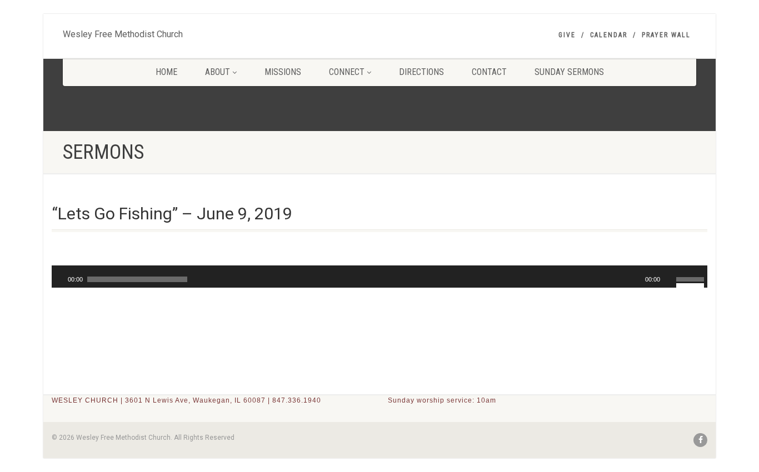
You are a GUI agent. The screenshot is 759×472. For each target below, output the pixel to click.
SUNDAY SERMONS (569, 72)
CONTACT (489, 72)
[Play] (58, 279)
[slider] (691, 278)
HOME (166, 72)
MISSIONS (282, 72)
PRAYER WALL (666, 35)
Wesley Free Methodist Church (123, 31)
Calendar (608, 35)
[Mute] (669, 279)
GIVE (567, 35)
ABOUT (217, 72)
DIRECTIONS (421, 72)
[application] (379, 276)
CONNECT (346, 72)
